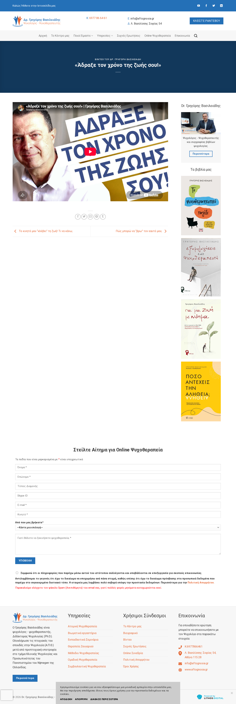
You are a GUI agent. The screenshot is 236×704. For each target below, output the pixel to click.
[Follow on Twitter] (214, 5)
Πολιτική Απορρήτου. (201, 582)
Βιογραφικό (130, 633)
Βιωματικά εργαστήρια (82, 633)
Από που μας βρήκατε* (29, 522)
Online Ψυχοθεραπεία (157, 35)
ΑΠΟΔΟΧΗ (66, 699)
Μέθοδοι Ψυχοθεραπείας (83, 653)
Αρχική (43, 35)
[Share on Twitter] (84, 217)
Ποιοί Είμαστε (82, 35)
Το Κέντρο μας (60, 35)
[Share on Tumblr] (103, 217)
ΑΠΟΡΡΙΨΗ (81, 699)
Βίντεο (127, 639)
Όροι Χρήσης (131, 666)
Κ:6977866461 (193, 646)
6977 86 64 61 (96, 18)
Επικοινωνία (182, 35)
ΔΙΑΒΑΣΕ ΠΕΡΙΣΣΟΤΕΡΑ (104, 699)
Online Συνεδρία (133, 653)
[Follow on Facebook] (206, 5)
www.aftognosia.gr (196, 669)
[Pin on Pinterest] (97, 217)
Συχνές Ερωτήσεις (128, 35)
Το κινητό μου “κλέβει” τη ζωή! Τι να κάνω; (45, 231)
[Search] (195, 35)
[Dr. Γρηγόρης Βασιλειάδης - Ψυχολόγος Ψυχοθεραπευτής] (36, 20)
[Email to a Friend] (90, 217)
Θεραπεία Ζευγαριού (80, 646)
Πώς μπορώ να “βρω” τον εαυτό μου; (139, 231)
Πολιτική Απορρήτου (136, 659)
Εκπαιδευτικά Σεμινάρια (83, 639)
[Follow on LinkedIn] (221, 5)
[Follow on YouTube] (198, 5)
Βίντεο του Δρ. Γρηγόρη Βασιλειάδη (118, 59)
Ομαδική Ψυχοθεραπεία (82, 659)
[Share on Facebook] (78, 217)
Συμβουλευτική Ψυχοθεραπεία (87, 666)
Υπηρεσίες (103, 35)
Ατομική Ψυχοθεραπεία (82, 626)
